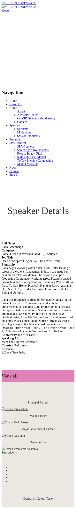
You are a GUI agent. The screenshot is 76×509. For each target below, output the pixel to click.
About (13, 107)
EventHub (15, 104)
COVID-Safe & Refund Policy (36, 118)
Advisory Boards (27, 114)
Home (13, 100)
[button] (12, 375)
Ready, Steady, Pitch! (30, 153)
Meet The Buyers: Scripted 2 (19, 342)
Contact (22, 121)
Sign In (13, 174)
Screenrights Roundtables (33, 150)
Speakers (14, 125)
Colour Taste (45, 498)
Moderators (24, 132)
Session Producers (28, 136)
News (13, 167)
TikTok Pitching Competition (35, 160)
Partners (14, 171)
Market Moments (27, 164)
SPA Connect (17, 143)
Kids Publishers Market (31, 157)
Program (14, 139)
